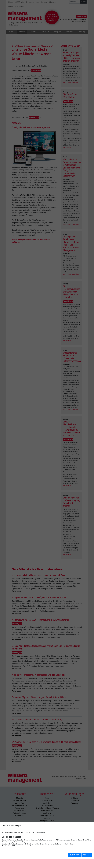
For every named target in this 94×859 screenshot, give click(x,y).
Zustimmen (74, 855)
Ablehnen (87, 855)
